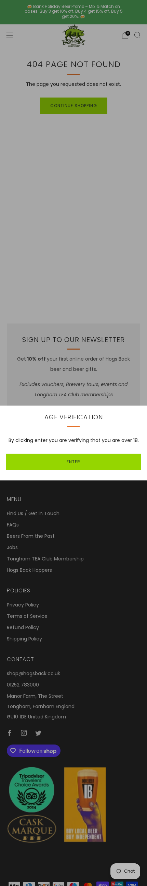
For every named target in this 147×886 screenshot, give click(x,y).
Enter (73, 462)
